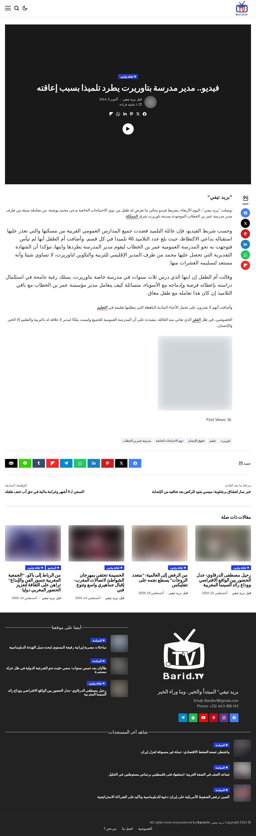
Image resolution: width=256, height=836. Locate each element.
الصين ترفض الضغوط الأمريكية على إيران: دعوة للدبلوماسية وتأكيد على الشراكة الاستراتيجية (163, 797)
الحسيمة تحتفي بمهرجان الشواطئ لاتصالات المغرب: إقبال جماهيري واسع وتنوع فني (99, 582)
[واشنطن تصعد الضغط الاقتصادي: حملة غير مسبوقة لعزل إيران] (242, 748)
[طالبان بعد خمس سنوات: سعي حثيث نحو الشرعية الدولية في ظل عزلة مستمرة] (119, 666)
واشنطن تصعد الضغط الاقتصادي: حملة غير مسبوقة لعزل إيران (185, 752)
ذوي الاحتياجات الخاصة (169, 440)
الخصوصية (145, 829)
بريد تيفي (129, 99)
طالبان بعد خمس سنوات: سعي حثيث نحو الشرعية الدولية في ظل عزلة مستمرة (56, 670)
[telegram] (182, 717)
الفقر (196, 319)
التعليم (102, 307)
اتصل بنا (127, 829)
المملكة (132, 216)
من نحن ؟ (110, 829)
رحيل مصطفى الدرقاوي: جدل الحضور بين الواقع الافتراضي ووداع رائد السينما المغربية (223, 580)
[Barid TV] (183, 655)
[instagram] (224, 717)
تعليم (213, 440)
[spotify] (193, 717)
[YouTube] (203, 717)
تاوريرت (225, 440)
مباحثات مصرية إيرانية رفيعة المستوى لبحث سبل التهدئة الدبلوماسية (57, 647)
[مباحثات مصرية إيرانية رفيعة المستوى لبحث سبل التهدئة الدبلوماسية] (119, 643)
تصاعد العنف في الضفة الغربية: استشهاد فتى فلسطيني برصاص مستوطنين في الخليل (169, 774)
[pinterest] (213, 717)
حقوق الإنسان (196, 440)
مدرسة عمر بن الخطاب (137, 440)
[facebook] (234, 717)
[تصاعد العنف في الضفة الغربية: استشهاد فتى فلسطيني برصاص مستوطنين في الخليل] (242, 770)
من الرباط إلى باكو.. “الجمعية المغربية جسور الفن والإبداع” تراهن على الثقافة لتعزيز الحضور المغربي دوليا (34, 582)
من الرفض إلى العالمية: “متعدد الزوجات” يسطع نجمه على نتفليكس (160, 580)
